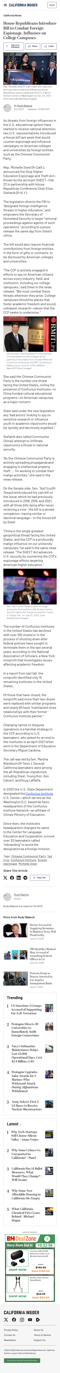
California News (12, 15)
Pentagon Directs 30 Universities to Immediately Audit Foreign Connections (25, 1030)
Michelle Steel (27, 864)
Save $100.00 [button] (41, 1271)
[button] (47, 1238)
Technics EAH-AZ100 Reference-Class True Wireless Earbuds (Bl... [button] (39, 1253)
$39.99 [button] (40, 1294)
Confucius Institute (39, 794)
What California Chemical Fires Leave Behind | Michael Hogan (26, 1215)
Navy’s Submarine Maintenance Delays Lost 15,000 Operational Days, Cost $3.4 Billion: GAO (27, 1054)
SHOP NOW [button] (17, 1269)
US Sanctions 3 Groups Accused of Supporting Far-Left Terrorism (26, 1010)
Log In (52, 5)
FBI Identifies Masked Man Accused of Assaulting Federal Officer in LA (43, 954)
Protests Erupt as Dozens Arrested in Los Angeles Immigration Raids (41, 978)
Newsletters (10, 1340)
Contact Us (9, 1335)
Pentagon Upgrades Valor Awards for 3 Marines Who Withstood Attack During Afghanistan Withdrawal (25, 1081)
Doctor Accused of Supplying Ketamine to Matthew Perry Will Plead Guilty (43, 930)
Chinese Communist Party (28, 856)
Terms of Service (42, 1335)
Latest (12, 1124)
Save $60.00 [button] (40, 1297)
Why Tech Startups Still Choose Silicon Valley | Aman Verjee (24, 1136)
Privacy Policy (11, 1330)
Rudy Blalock (24, 106)
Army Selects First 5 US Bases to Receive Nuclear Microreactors (27, 1106)
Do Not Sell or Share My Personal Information (22, 1360)
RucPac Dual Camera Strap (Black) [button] (39, 1278)
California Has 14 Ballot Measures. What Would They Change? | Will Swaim (27, 1174)
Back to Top (47, 1366)
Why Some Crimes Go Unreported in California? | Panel (26, 1154)
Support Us (39, 1340)
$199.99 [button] (41, 1267)
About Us (38, 1330)
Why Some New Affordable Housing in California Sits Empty (26, 1195)
